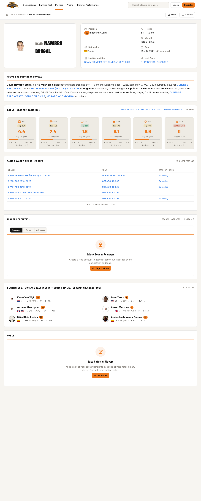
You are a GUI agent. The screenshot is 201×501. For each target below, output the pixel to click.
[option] (53, 299)
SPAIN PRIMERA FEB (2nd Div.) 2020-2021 (107, 62)
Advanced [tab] (40, 230)
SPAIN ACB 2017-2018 (19, 198)
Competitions (29, 5)
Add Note (102, 375)
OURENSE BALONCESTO (154, 62)
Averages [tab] (16, 230)
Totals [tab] (28, 230)
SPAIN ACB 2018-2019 (19, 187)
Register (188, 5)
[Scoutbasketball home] (12, 5)
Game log (163, 175)
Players (59, 5)
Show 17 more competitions (100, 204)
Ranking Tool (45, 5)
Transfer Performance (88, 5)
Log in (176, 5)
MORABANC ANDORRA (60, 96)
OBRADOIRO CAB (35, 96)
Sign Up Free (102, 268)
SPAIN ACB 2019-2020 (19, 181)
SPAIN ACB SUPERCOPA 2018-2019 (26, 192)
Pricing (70, 5)
